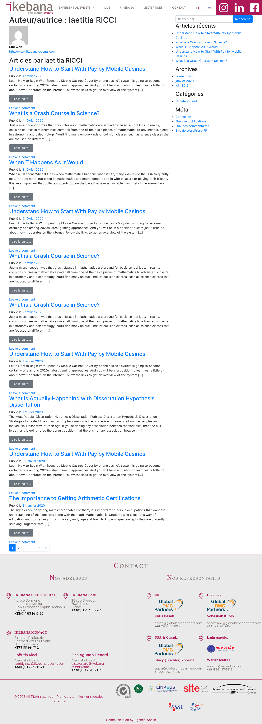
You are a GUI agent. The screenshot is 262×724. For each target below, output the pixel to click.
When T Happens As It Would (46, 162)
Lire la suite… (22, 99)
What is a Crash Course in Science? (54, 113)
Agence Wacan (145, 720)
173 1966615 (218, 626)
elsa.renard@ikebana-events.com (88, 665)
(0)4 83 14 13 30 (29, 613)
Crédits (59, 701)
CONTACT (179, 7)
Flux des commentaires (192, 126)
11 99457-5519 (219, 669)
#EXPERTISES (153, 7)
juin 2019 (182, 85)
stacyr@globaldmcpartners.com (178, 668)
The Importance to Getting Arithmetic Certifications (75, 498)
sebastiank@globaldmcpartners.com (234, 623)
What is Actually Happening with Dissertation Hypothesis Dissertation (82, 401)
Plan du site (65, 696)
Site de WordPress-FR (191, 130)
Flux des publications (190, 121)
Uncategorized (186, 101)
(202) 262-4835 (167, 672)
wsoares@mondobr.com (225, 666)
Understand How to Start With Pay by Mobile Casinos (77, 68)
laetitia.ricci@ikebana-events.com (39, 663)
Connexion (183, 117)
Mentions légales (90, 696)
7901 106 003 (167, 626)
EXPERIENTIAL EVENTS (75, 7)
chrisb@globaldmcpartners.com (178, 623)
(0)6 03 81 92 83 (86, 670)
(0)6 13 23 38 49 (29, 667)
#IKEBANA (127, 7)
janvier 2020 (184, 81)
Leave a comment (22, 108)
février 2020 (184, 76)
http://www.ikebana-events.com (32, 51)
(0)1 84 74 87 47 (86, 610)
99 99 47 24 (27, 647)
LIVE (107, 7)
